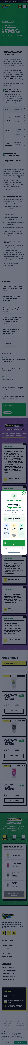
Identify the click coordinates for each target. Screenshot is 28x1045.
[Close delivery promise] (23, 493)
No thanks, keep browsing (14, 552)
